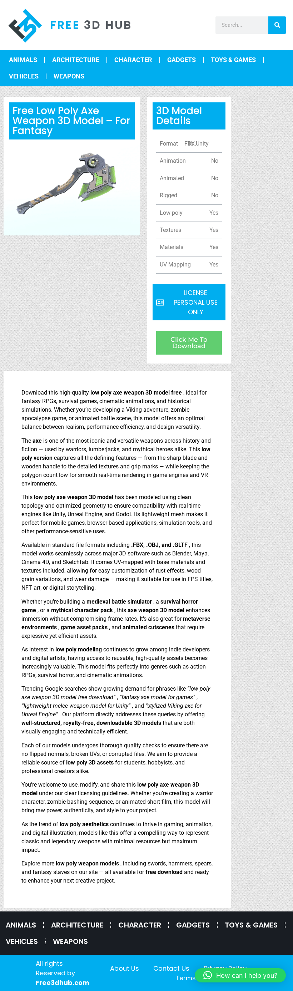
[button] (240, 975)
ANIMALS (23, 59)
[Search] (277, 25)
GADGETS (181, 59)
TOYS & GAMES (233, 59)
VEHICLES (24, 76)
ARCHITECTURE (75, 59)
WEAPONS (69, 76)
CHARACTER (133, 59)
